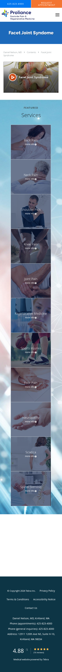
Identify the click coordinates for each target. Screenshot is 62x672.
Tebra (46, 659)
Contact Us (31, 608)
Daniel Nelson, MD (12, 52)
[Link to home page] (23, 15)
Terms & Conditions (18, 599)
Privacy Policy (47, 590)
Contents (32, 52)
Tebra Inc (30, 590)
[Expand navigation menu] (57, 15)
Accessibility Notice (44, 599)
